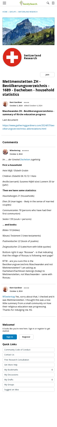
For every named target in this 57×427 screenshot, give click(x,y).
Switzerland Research (32, 57)
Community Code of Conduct (17, 349)
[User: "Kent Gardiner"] (5, 104)
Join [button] (47, 74)
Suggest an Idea (11, 389)
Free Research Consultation (16, 359)
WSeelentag (15, 150)
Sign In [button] (10, 337)
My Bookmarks (28, 369)
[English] (28, 3)
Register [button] (26, 337)
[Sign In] (52, 3)
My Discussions (11, 374)
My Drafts (28, 379)
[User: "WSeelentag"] (5, 152)
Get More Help (10, 364)
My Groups (9, 384)
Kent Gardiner (16, 102)
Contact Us (9, 354)
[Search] (48, 3)
